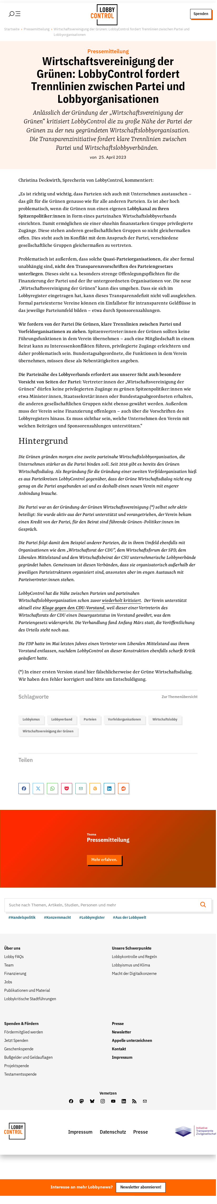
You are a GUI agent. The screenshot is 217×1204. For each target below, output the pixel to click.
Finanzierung (15, 974)
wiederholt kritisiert (121, 600)
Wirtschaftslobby (164, 719)
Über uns (12, 948)
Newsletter (121, 1032)
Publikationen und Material (27, 991)
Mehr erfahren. (104, 860)
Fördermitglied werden (23, 1032)
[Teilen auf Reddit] (123, 788)
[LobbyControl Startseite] (103, 14)
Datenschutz (113, 1132)
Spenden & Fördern (21, 1024)
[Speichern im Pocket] (66, 788)
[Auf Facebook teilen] (23, 788)
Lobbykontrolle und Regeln (134, 957)
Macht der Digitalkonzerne (134, 974)
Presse (118, 1024)
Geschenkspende (18, 1049)
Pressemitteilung (37, 29)
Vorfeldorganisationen (124, 719)
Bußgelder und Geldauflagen (28, 1058)
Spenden (201, 14)
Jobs (8, 982)
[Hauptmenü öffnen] (21, 14)
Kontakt (119, 1049)
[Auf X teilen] (38, 788)
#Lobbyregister (92, 918)
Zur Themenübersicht (180, 697)
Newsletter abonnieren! (140, 1187)
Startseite (11, 29)
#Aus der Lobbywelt (129, 918)
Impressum (122, 1058)
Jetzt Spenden (16, 1041)
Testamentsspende (20, 1074)
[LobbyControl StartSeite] (22, 1132)
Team (9, 965)
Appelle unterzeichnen (132, 1041)
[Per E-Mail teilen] (80, 788)
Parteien (90, 719)
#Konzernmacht (57, 918)
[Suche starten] (204, 905)
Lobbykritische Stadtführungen (30, 999)
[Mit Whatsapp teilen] (52, 788)
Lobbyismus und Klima (131, 965)
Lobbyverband (61, 719)
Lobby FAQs (14, 957)
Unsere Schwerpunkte (131, 948)
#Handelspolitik (22, 918)
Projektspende (16, 1066)
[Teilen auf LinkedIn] (109, 788)
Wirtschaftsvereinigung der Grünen (48, 731)
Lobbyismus (31, 719)
